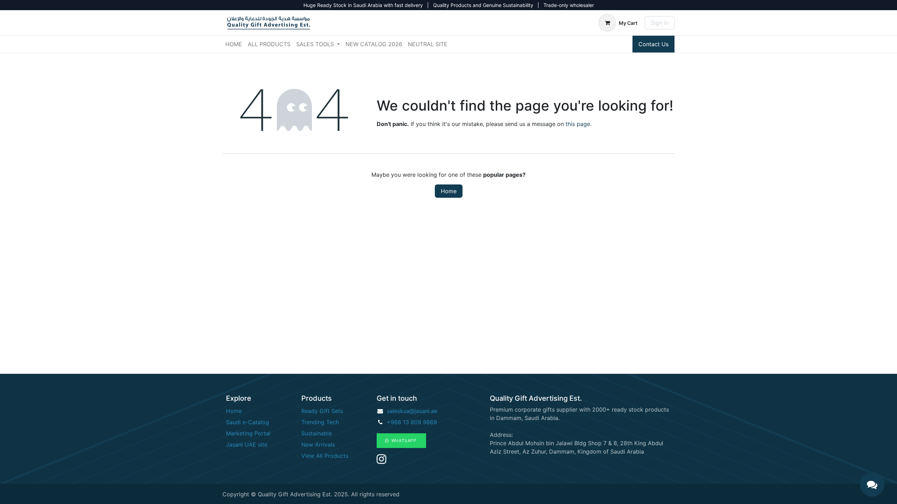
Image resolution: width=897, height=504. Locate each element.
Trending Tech (320, 422)
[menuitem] (233, 44)
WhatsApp (403, 440)
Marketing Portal (248, 433)
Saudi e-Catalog (247, 422)
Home (449, 191)
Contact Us (653, 44)
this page (578, 123)
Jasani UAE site (246, 444)
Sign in (660, 22)
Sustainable (316, 433)
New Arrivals (318, 444)
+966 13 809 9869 (412, 422)
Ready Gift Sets (322, 410)
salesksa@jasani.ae (412, 410)
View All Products (324, 455)
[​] (381, 460)
